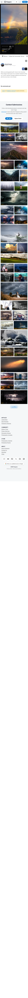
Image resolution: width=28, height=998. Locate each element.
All (8, 118)
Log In (20, 1)
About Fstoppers (5, 448)
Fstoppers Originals (6, 423)
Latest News (4, 419)
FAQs (2, 454)
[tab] (8, 118)
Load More (14, 407)
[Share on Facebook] (23, 69)
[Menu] (1, 2)
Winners (5, 56)
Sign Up (24, 1)
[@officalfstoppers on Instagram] (4, 459)
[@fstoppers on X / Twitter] (16, 459)
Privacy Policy (9, 468)
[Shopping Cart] (16, 1)
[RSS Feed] (24, 459)
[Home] (8, 1)
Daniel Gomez (8, 64)
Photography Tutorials (6, 441)
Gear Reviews (4, 421)
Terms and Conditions (17, 468)
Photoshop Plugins (6, 442)
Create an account (11, 91)
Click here (3, 112)
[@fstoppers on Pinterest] (20, 459)
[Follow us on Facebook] (12, 459)
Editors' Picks (4, 429)
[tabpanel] (14, 267)
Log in (3, 91)
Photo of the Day (5, 431)
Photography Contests (6, 435)
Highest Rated (17, 118)
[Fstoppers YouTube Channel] (8, 459)
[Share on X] (26, 69)
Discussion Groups (6, 433)
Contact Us (4, 450)
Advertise (3, 452)
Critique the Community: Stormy (16, 56)
